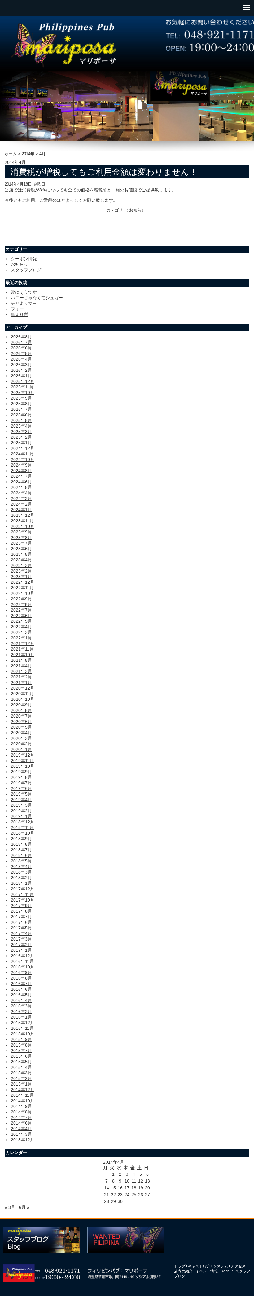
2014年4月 (21, 1128)
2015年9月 (21, 1039)
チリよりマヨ (24, 303)
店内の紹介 (183, 1271)
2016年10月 (22, 966)
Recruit (227, 1271)
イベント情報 (206, 1271)
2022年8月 (21, 604)
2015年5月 (21, 1061)
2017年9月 (21, 905)
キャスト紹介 (199, 1266)
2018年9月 (21, 838)
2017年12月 (22, 888)
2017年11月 (22, 894)
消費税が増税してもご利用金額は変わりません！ (104, 172)
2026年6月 (21, 347)
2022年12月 (22, 582)
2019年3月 (21, 805)
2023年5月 (21, 554)
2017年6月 (21, 922)
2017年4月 (21, 933)
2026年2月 (21, 370)
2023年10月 (22, 526)
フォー (17, 308)
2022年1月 (21, 637)
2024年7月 (21, 476)
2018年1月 (21, 883)
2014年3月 (21, 1134)
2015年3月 (21, 1072)
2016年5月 (21, 994)
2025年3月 (21, 431)
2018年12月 (22, 821)
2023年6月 (21, 548)
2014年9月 (21, 1106)
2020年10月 (22, 699)
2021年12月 (22, 643)
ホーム (11, 154)
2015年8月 (21, 1044)
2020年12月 (22, 688)
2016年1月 (21, 1017)
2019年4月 (21, 799)
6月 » (24, 1207)
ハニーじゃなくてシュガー (37, 297)
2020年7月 (21, 715)
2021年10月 (22, 654)
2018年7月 (21, 849)
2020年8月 (21, 710)
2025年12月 (22, 381)
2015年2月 (21, 1078)
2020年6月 (21, 721)
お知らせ (137, 210)
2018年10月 (22, 833)
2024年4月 (21, 492)
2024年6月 (21, 481)
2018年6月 (21, 855)
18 (133, 1187)
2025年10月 (22, 392)
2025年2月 (21, 437)
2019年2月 (21, 810)
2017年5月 (21, 927)
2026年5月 (21, 353)
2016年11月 (22, 961)
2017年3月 (21, 939)
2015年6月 (21, 1056)
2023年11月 (22, 520)
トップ (179, 1266)
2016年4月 (21, 1000)
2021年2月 (21, 676)
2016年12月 (22, 955)
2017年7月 (21, 916)
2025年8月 (21, 403)
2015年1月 (21, 1084)
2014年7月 (21, 1117)
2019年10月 (22, 766)
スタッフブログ (26, 269)
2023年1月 (21, 576)
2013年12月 (22, 1139)
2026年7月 (21, 342)
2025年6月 (21, 414)
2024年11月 (22, 453)
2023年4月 (21, 559)
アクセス (238, 1266)
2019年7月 (21, 782)
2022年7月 (21, 610)
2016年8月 (21, 978)
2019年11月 (22, 760)
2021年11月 (22, 649)
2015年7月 (21, 1050)
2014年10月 (22, 1100)
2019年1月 (21, 816)
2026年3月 (21, 364)
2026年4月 (21, 359)
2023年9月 (21, 531)
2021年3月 (21, 671)
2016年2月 (21, 1011)
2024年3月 (21, 498)
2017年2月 (21, 944)
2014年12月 (22, 1089)
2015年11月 (22, 1028)
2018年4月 (21, 866)
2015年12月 (22, 1022)
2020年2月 (21, 743)
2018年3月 (21, 872)
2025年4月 (21, 426)
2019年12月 (22, 755)
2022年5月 (21, 621)
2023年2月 (21, 570)
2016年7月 (21, 983)
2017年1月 (21, 950)
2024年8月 (21, 470)
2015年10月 (22, 1033)
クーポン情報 (24, 258)
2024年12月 (22, 448)
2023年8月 (21, 537)
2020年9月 (21, 704)
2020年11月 (22, 693)
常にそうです (24, 292)
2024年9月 (21, 465)
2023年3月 (21, 565)
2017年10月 (22, 900)
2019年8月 (21, 777)
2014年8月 (21, 1111)
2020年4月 (21, 732)
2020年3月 (21, 738)
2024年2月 (21, 504)
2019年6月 (21, 788)
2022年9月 (21, 598)
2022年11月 (22, 587)
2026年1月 (21, 375)
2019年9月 (21, 771)
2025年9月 (21, 398)
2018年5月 (21, 860)
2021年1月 (21, 682)
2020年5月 (21, 727)
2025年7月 (21, 409)
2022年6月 (21, 615)
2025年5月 (21, 420)
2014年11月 (22, 1095)
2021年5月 (21, 660)
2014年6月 (21, 1123)
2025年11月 (22, 386)
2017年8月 (21, 911)
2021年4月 (21, 665)
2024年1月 (21, 509)
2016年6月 (21, 989)
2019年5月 (21, 794)
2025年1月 (21, 442)
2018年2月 (21, 877)
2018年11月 (22, 827)
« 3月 (10, 1207)
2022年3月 (21, 632)
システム (220, 1266)
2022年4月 (21, 626)
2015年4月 (21, 1067)
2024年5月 (21, 487)
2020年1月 (21, 749)
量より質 (19, 314)
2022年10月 (22, 593)
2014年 (28, 154)
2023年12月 (22, 515)
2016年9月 (21, 972)
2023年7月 (21, 543)
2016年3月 (21, 1005)
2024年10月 (22, 459)
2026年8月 (21, 336)
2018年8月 (21, 844)
